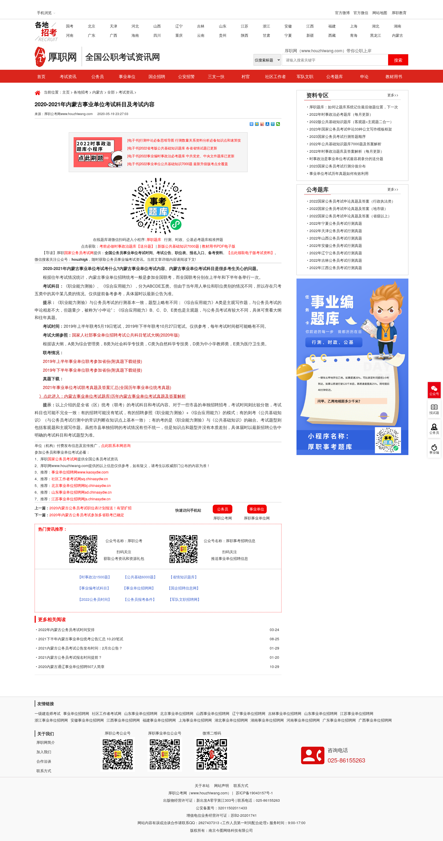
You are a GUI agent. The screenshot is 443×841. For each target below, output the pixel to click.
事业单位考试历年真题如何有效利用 (338, 173)
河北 (135, 26)
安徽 (288, 26)
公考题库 (334, 76)
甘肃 (266, 35)
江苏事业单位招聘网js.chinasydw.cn (81, 498)
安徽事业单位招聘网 (87, 720)
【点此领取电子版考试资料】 (251, 252)
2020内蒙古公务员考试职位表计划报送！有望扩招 (90, 507)
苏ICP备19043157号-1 (254, 792)
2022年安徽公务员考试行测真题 (335, 245)
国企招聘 (157, 76)
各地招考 (81, 92)
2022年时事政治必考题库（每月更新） (341, 114)
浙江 (266, 26)
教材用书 (394, 76)
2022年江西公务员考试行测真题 (335, 267)
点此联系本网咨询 (116, 445)
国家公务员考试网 (79, 252)
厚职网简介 (45, 742)
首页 (41, 76)
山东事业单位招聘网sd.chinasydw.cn (81, 492)
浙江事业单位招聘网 (51, 720)
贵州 (222, 35)
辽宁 (179, 26)
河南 (69, 35)
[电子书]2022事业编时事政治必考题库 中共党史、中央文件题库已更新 (180, 155)
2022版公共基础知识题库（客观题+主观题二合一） (351, 121)
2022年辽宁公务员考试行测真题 (335, 252)
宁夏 (288, 35)
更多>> (392, 94)
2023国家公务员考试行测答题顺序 (337, 136)
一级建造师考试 (47, 713)
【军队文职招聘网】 (184, 599)
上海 (353, 26)
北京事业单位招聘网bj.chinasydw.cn (81, 485)
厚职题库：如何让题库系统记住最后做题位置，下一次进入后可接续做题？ (353, 107)
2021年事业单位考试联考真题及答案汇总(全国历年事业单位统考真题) (107, 387)
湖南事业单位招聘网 (267, 720)
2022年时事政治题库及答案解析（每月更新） (346, 151)
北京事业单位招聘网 (176, 713)
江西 (310, 26)
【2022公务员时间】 (95, 599)
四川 (157, 35)
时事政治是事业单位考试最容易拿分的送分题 (346, 158)
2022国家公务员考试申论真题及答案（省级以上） (350, 216)
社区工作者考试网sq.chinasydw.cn (79, 478)
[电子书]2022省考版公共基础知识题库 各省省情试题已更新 (172, 148)
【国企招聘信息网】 (183, 588)
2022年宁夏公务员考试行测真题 (335, 223)
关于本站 (202, 785)
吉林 (200, 26)
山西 (157, 26)
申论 (364, 76)
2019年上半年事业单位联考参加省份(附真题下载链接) (92, 361)
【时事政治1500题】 (95, 577)
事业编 (434, 452)
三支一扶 (216, 76)
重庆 (179, 35)
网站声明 (221, 785)
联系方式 (43, 770)
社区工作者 (275, 76)
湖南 (397, 26)
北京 (91, 26)
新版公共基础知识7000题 (178, 246)
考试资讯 (68, 76)
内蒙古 (397, 35)
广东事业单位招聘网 (339, 720)
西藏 (332, 35)
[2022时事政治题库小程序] (98, 140)
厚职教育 (399, 12)
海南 (135, 35)
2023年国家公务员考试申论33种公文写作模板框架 (350, 129)
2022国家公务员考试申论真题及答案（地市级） (348, 208)
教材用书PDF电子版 (218, 246)
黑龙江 (375, 35)
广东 (91, 35)
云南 (200, 35)
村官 (246, 76)
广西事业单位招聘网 (375, 720)
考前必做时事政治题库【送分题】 (127, 246)
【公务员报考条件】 (139, 599)
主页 (66, 92)
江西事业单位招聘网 (123, 720)
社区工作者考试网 (106, 713)
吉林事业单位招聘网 (284, 713)
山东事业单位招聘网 (140, 713)
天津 (113, 26)
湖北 (375, 26)
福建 (332, 26)
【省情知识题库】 (183, 577)
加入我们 (43, 751)
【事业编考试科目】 (94, 588)
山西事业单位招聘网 (212, 713)
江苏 (244, 26)
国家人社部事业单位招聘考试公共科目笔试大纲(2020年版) (126, 335)
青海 (353, 35)
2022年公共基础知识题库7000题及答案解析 (345, 143)
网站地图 (379, 12)
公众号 (434, 394)
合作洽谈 (43, 761)
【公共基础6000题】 (140, 577)
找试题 (434, 413)
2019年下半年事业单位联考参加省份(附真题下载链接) (92, 370)
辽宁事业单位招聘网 (248, 713)
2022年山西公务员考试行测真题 (335, 238)
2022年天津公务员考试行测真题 (335, 230)
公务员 (97, 76)
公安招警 (186, 76)
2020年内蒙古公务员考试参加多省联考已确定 (86, 514)
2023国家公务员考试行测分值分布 (337, 166)
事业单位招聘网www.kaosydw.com (79, 472)
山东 (222, 26)
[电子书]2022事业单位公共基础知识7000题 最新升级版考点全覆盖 (177, 163)
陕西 (244, 35)
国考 (69, 26)
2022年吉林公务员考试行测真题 (335, 260)
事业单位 (127, 76)
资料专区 (317, 95)
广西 (113, 35)
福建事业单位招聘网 (159, 720)
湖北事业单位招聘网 (231, 720)
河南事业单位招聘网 (303, 720)
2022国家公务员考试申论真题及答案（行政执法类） (352, 201)
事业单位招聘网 (76, 713)
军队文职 (305, 76)
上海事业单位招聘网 (195, 720)
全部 (111, 92)
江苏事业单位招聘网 (356, 713)
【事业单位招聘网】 (139, 588)
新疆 (310, 35)
